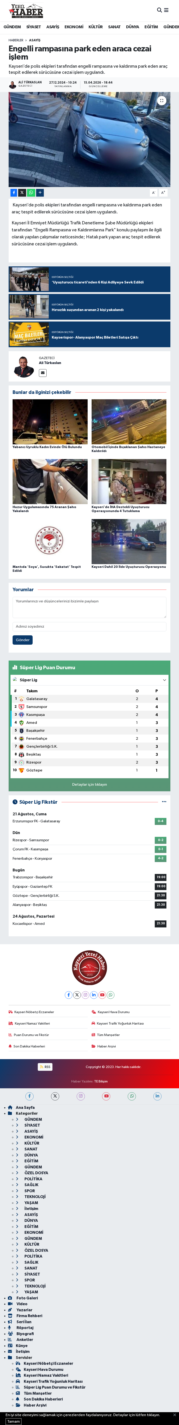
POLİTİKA (33, 1179)
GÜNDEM (12, 27)
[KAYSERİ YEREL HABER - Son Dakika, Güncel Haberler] (26, 10)
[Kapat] (176, 1415)
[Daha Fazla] (40, 193)
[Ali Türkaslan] (24, 366)
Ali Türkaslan (50, 363)
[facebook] (29, 1096)
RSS (47, 1067)
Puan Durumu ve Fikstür (31, 1035)
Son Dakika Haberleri (29, 1046)
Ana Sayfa (25, 1108)
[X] (77, 995)
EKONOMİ (74, 27)
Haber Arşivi (106, 1046)
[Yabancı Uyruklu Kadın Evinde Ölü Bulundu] (50, 422)
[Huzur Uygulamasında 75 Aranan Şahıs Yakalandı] (50, 482)
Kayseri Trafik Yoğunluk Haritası (120, 1023)
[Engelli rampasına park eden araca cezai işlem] (90, 139)
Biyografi (25, 1334)
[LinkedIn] (94, 995)
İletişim (31, 1209)
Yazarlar (24, 1310)
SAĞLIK (31, 1185)
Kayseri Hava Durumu (114, 1012)
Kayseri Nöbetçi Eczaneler (34, 1012)
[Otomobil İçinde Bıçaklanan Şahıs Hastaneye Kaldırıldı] (129, 422)
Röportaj (24, 1328)
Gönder (23, 640)
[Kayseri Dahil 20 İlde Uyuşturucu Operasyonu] (129, 541)
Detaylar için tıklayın (89, 785)
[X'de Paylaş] (22, 193)
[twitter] (55, 1096)
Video (22, 1304)
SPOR (29, 1191)
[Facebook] (68, 995)
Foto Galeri (27, 1298)
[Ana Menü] (166, 11)
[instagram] (81, 1096)
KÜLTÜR (96, 27)
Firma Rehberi (29, 1316)
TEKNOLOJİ (35, 1197)
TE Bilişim (101, 1081)
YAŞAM (31, 1203)
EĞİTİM (151, 27)
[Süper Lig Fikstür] (164, 802)
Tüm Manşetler (108, 1035)
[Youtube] (102, 995)
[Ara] (159, 11)
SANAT (114, 27)
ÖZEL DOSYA (36, 1173)
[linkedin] (157, 1096)
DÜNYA (132, 27)
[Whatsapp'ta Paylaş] (31, 193)
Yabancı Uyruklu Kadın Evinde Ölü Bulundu (47, 447)
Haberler (16, 40)
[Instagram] (85, 995)
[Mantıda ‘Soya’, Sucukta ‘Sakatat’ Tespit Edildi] (50, 541)
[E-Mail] (43, 373)
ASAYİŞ (52, 27)
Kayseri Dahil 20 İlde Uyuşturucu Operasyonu (129, 567)
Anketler (24, 1340)
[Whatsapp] (110, 995)
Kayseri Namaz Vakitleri (32, 1023)
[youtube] (106, 1096)
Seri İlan (23, 1322)
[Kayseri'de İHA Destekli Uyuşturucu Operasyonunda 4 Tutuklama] (129, 482)
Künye (22, 1346)
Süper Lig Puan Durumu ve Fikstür (55, 1387)
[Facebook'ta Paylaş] (13, 193)
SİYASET (33, 27)
